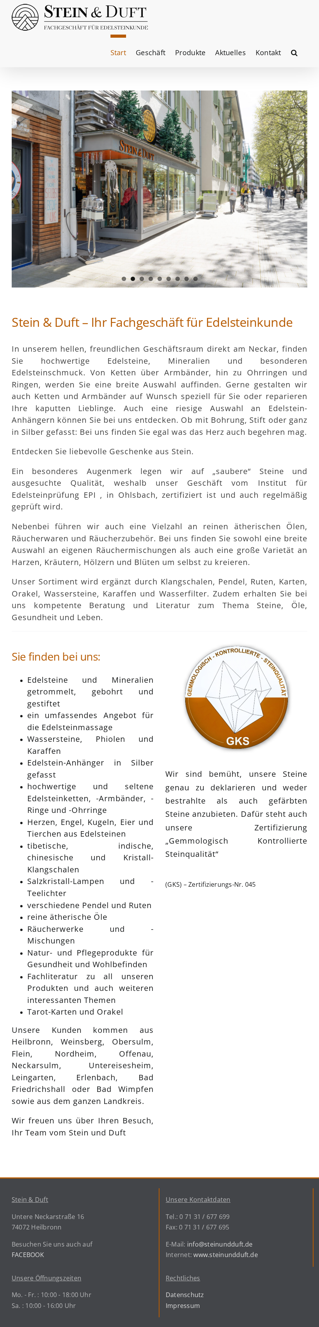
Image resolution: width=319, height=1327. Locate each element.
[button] (294, 51)
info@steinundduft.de (220, 1244)
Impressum (183, 1305)
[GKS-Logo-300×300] (236, 642)
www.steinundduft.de (225, 1254)
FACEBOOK (28, 1254)
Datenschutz (185, 1294)
